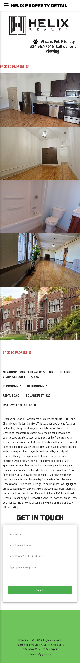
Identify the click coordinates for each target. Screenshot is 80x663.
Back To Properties (14, 66)
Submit (40, 590)
